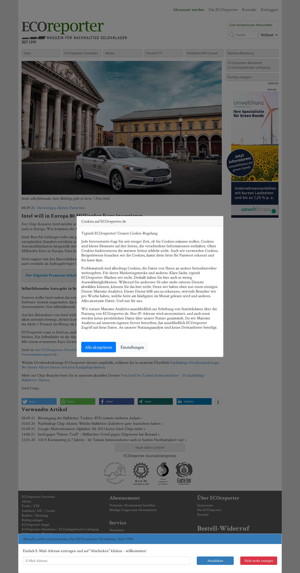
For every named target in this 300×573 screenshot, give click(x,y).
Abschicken (215, 560)
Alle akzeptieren (98, 347)
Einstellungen (132, 347)
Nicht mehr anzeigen (258, 560)
